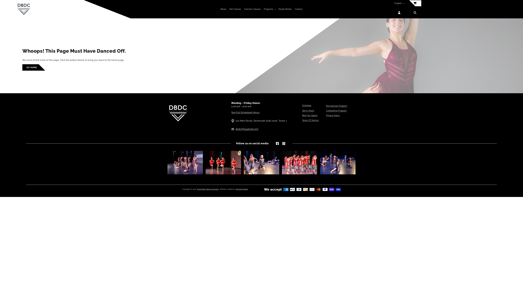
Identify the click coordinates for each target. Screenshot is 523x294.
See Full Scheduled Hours (245, 112)
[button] (269, 9)
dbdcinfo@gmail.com (246, 129)
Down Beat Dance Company (208, 189)
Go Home (31, 67)
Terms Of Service (310, 120)
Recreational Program (336, 106)
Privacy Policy (333, 115)
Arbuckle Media (242, 189)
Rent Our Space (309, 115)
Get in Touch (308, 111)
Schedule (306, 105)
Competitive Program (336, 111)
